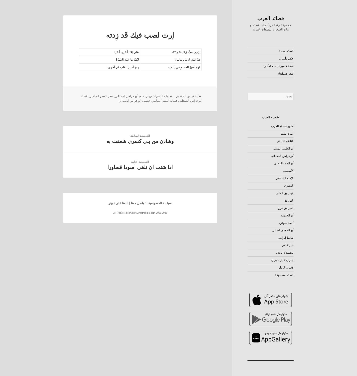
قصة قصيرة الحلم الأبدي (279, 66)
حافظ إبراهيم (285, 237)
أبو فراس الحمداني (282, 156)
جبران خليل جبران (282, 260)
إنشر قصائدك (285, 73)
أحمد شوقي (286, 222)
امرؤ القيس (286, 133)
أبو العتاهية (287, 215)
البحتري (289, 185)
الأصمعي (288, 170)
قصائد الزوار (286, 267)
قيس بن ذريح (286, 208)
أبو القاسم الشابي (283, 230)
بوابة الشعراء (161, 96)
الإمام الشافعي (284, 178)
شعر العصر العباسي (101, 96)
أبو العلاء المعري (284, 163)
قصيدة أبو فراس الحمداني (134, 100)
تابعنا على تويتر (118, 203)
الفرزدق (289, 200)
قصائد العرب (270, 18)
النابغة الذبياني (285, 141)
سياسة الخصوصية (160, 203)
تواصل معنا (138, 203)
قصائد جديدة (286, 50)
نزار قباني (288, 245)
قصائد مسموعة (284, 275)
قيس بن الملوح (284, 193)
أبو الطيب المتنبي (283, 148)
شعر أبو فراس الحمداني (129, 96)
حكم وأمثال (286, 58)
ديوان (148, 96)
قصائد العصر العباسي (164, 100)
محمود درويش (285, 252)
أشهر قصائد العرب (282, 126)
